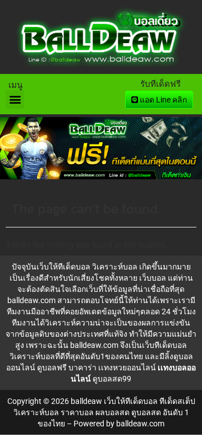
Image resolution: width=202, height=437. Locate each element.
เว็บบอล (152, 277)
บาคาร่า (82, 367)
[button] (15, 99)
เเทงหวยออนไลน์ (127, 367)
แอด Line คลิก (162, 99)
